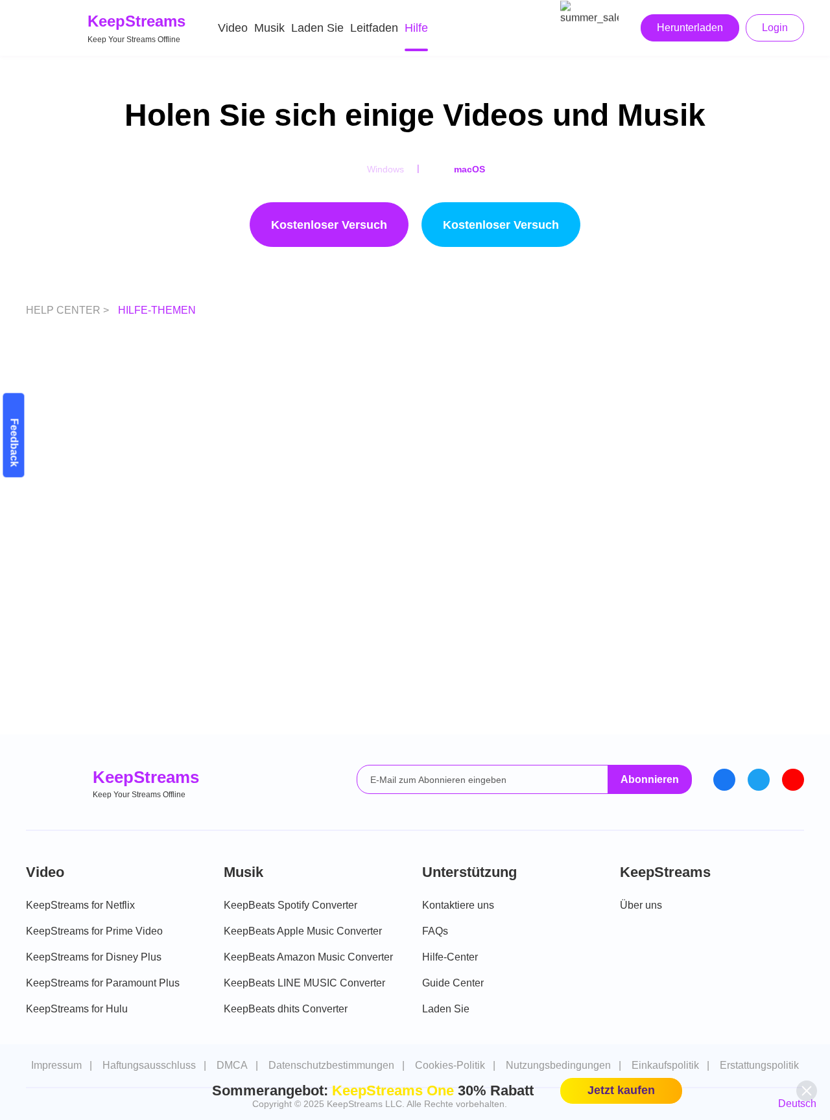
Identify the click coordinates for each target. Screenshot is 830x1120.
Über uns (641, 905)
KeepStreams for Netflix (80, 905)
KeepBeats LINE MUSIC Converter (304, 982)
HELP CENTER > (69, 310)
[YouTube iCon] (793, 780)
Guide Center (453, 982)
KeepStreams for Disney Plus (93, 956)
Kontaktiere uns (458, 905)
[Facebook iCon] (724, 780)
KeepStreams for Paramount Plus (103, 982)
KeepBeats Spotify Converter (290, 905)
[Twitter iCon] (759, 780)
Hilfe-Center (450, 956)
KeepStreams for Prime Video (94, 931)
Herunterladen (690, 27)
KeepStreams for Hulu (77, 1008)
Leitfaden (374, 27)
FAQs (435, 931)
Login (775, 27)
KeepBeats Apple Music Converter (303, 931)
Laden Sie (317, 27)
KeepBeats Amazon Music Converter (308, 956)
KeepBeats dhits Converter (286, 1008)
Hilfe (416, 27)
